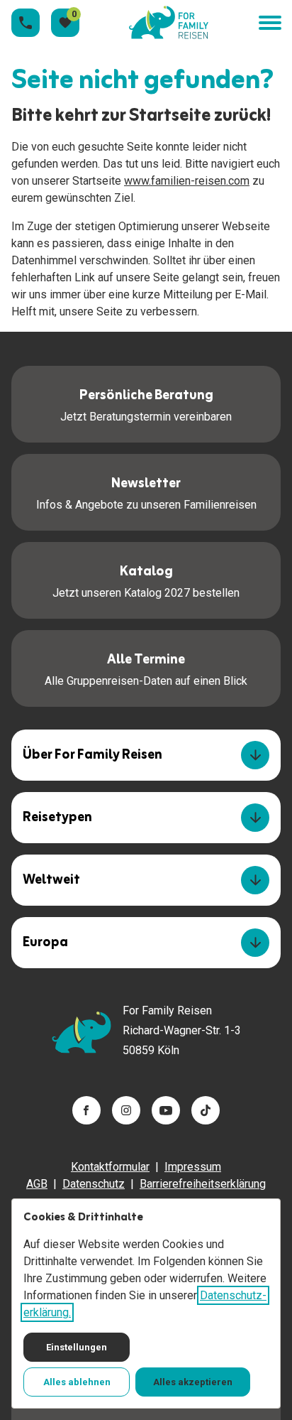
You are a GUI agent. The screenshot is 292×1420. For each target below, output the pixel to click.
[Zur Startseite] (168, 23)
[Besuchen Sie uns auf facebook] (86, 1110)
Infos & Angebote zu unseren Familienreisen (146, 491)
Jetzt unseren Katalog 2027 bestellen (146, 580)
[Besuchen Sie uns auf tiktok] (205, 1110)
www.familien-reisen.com (186, 181)
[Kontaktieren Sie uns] (25, 23)
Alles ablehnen (77, 1382)
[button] (269, 23)
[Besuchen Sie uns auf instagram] (126, 1110)
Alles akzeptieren (192, 1382)
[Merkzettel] (65, 23)
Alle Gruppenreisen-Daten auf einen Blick (146, 668)
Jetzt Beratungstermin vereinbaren (146, 403)
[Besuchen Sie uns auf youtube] (166, 1110)
